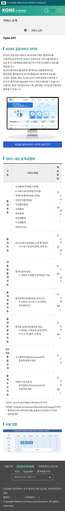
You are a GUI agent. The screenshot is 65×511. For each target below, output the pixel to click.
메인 (25, 30)
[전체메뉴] (59, 10)
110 (37, 497)
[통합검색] (46, 10)
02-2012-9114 (17, 497)
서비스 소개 (36, 30)
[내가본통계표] (52, 10)
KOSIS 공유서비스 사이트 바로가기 (32, 144)
